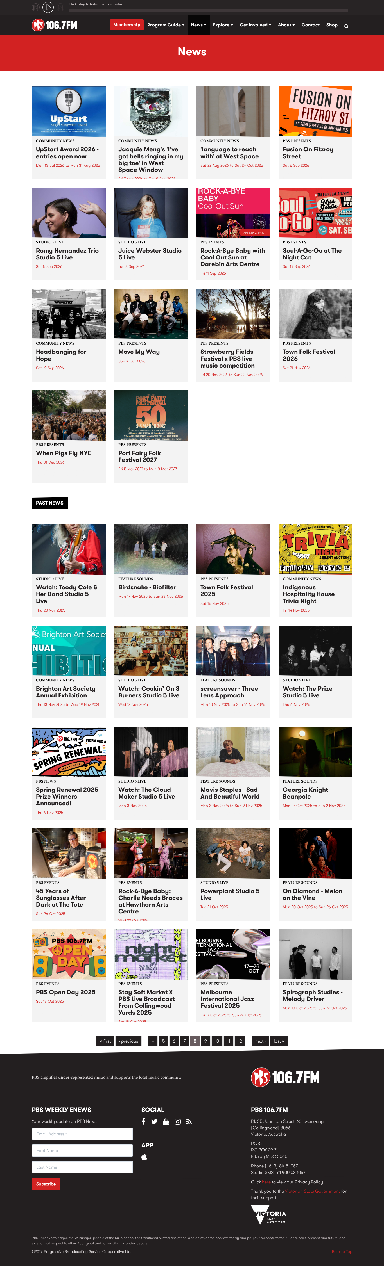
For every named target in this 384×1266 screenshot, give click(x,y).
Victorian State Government (312, 1191)
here (266, 1182)
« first (105, 1041)
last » (279, 1041)
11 (228, 1041)
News (197, 25)
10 (217, 1041)
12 (240, 1041)
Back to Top (342, 1251)
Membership (126, 24)
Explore (222, 25)
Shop (332, 25)
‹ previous (128, 1041)
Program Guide (164, 25)
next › (260, 1041)
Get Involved (254, 25)
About (285, 25)
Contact (311, 25)
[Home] (56, 25)
